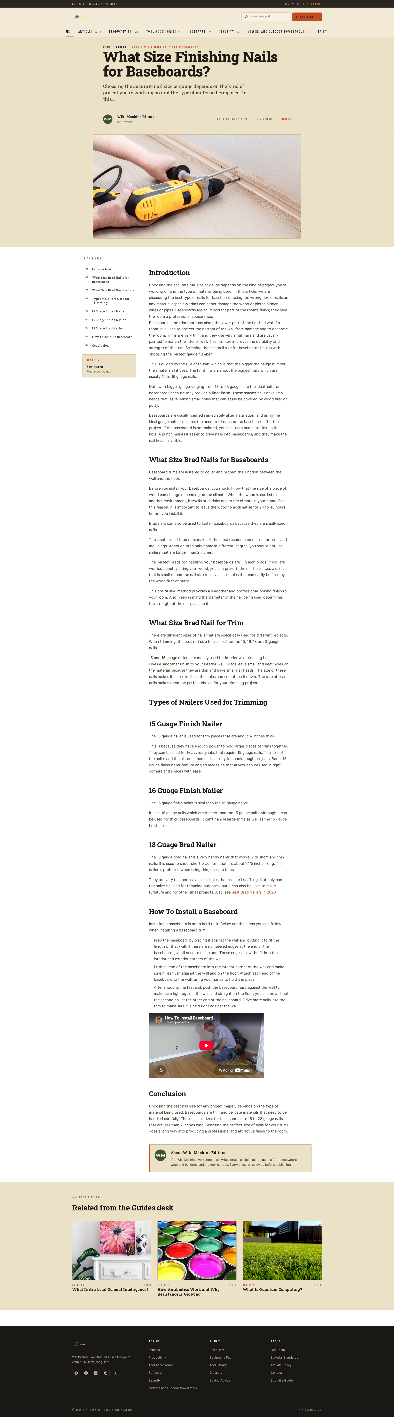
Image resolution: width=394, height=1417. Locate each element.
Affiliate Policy (281, 1365)
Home (65, 31)
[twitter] (115, 1373)
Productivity (157, 1357)
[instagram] (86, 1373)
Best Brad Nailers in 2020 (254, 892)
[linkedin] (96, 1373)
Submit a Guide (282, 1380)
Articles (154, 1350)
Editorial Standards (284, 1357)
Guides (121, 47)
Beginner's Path (221, 1357)
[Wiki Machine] (79, 17)
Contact (276, 1373)
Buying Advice (220, 1380)
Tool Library (218, 1365)
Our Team (278, 1350)
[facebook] (76, 1373)
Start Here (305, 16)
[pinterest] (106, 1373)
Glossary (216, 1373)
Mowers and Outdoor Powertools (173, 1388)
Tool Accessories (161, 1365)
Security (155, 1380)
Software (155, 1373)
